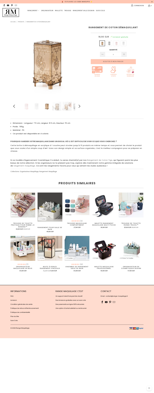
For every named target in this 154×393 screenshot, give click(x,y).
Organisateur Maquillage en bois (22, 248)
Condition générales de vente (21, 304)
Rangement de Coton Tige (99, 160)
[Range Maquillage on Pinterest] (12, 5)
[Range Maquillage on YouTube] (8, 5)
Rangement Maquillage (48, 171)
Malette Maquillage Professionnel (104, 248)
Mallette (59, 10)
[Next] (79, 61)
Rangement (32, 10)
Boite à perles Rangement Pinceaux (50, 248)
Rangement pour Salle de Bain (50, 207)
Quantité (113, 50)
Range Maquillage (22, 328)
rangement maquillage (24, 166)
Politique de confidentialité (20, 312)
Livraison (13, 300)
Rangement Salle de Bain (83, 10)
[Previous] (14, 61)
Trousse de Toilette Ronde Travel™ (131, 205)
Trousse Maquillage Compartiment (77, 205)
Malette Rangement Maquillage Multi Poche (104, 205)
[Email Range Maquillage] (16, 5)
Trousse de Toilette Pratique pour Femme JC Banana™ (22, 205)
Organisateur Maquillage (29, 171)
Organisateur (47, 10)
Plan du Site (14, 316)
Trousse (67, 10)
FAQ (11, 296)
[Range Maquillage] (13, 12)
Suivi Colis (100, 10)
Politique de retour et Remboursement (24, 308)
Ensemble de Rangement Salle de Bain (77, 248)
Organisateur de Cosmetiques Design (131, 248)
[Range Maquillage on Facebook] (4, 5)
